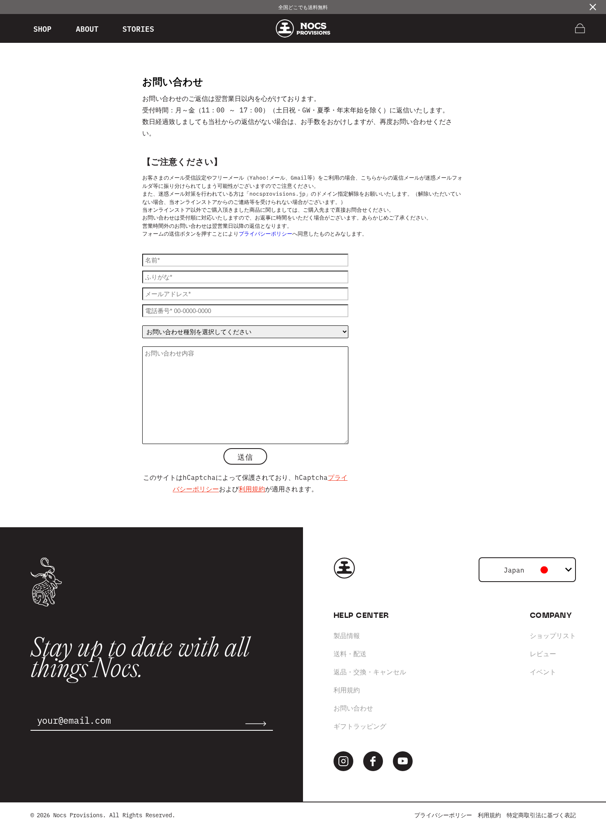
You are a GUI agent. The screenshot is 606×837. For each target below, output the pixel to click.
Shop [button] (42, 28)
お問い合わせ (353, 707)
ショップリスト (553, 635)
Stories (138, 28)
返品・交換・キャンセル (370, 671)
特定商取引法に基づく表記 (541, 815)
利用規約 (252, 488)
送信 (245, 456)
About (87, 28)
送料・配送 (350, 653)
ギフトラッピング (360, 725)
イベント (543, 671)
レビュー (543, 653)
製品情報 (347, 635)
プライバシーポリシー (265, 233)
